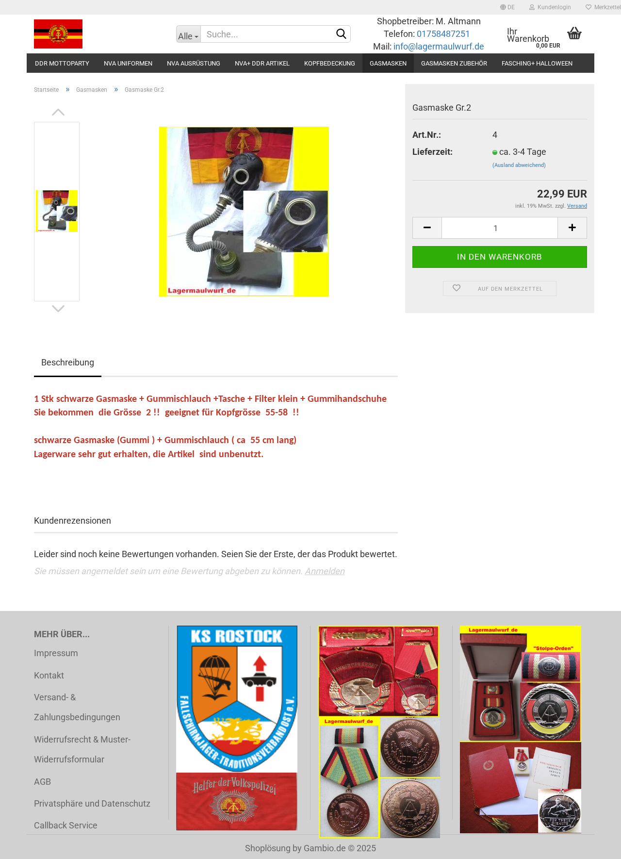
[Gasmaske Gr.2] (244, 210)
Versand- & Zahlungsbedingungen (77, 707)
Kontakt (49, 675)
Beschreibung (67, 362)
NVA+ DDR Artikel (262, 63)
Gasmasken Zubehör (454, 63)
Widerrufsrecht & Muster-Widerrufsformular (82, 749)
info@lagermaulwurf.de (438, 46)
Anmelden (324, 571)
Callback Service (66, 825)
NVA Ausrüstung (193, 63)
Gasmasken (388, 63)
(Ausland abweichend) (519, 165)
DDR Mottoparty (62, 63)
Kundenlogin (553, 7)
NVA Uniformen (128, 63)
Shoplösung (268, 848)
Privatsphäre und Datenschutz (92, 803)
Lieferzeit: (432, 152)
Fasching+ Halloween (537, 63)
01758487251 (444, 34)
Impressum (56, 653)
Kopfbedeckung (329, 63)
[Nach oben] (594, 844)
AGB (42, 781)
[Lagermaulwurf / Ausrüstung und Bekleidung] (98, 34)
